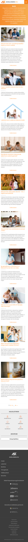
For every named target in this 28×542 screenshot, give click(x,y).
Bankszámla (20, 428)
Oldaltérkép (14, 532)
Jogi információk (14, 521)
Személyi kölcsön (7, 418)
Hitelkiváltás (20, 423)
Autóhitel (20, 418)
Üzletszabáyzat (14, 523)
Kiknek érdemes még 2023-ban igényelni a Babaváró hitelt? (12, 380)
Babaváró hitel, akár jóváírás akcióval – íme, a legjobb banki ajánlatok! (12, 192)
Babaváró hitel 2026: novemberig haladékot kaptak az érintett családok (12, 44)
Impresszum (14, 519)
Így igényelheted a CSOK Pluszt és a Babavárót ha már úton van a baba (10, 267)
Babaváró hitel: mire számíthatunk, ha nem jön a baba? (13, 229)
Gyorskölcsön (7, 428)
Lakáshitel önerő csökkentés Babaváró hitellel (13, 120)
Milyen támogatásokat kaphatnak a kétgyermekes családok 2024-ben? (10, 344)
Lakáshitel (7, 423)
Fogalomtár (14, 531)
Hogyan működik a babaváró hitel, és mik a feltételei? (12, 87)
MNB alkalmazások (14, 534)
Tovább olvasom (13, 65)
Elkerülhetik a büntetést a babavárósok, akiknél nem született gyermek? (11, 155)
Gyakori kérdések (14, 529)
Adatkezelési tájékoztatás (14, 525)
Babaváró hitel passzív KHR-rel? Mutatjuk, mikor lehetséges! (11, 305)
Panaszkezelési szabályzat (14, 527)
